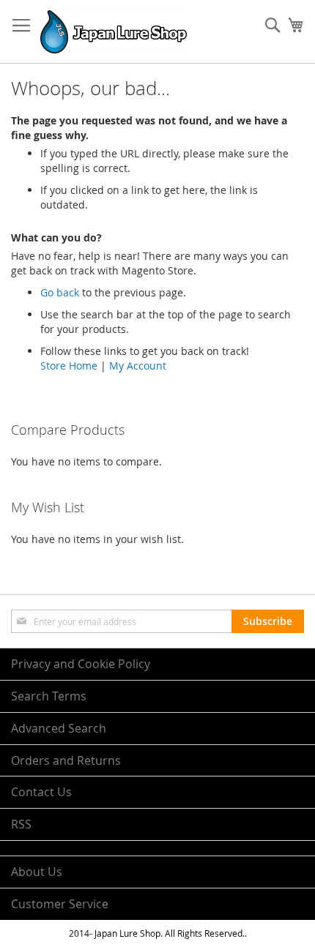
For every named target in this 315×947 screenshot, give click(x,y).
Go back (59, 292)
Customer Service (59, 904)
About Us (36, 872)
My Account (137, 366)
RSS (21, 824)
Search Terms (48, 696)
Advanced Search (58, 728)
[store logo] (113, 31)
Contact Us (41, 792)
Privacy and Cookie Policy (80, 664)
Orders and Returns (66, 760)
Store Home (68, 366)
